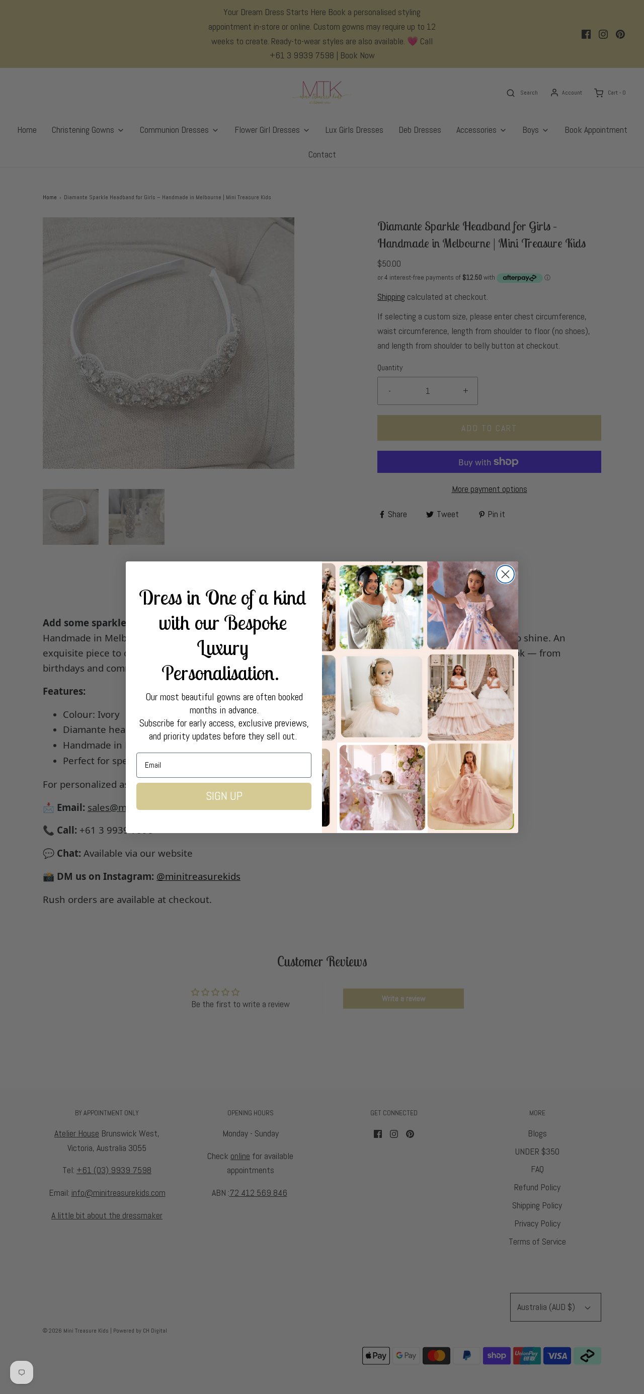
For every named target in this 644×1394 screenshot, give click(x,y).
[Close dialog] (505, 574)
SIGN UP (224, 795)
